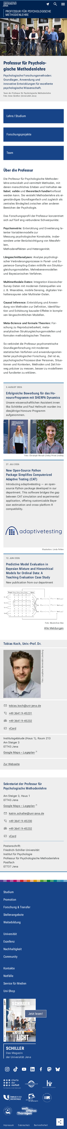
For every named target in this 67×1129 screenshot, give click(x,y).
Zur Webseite (11, 764)
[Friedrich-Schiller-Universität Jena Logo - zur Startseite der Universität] (10, 4)
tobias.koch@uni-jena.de (25, 705)
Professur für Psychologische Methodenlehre (28, 13)
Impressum (8, 1125)
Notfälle (8, 976)
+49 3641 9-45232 (20, 720)
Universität (10, 934)
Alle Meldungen (54, 628)
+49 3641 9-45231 (20, 713)
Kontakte (9, 968)
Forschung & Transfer (16, 907)
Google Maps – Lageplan (20, 752)
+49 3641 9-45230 (20, 821)
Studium (8, 892)
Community (10, 956)
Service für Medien (14, 983)
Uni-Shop (9, 991)
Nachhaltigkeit (12, 949)
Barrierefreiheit (41, 1125)
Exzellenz (9, 941)
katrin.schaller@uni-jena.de (26, 813)
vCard (12, 728)
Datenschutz (24, 1125)
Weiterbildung (12, 922)
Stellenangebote (13, 914)
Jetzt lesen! (36, 1013)
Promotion (9, 899)
